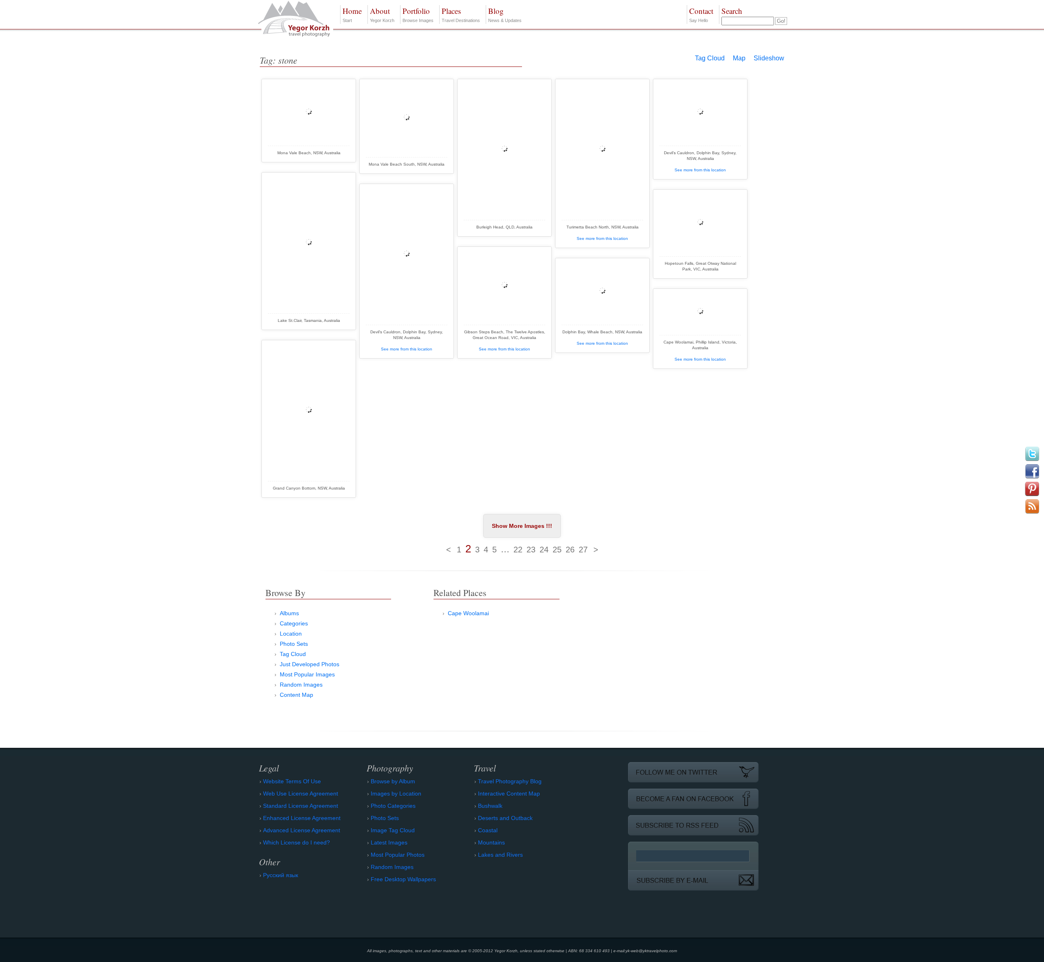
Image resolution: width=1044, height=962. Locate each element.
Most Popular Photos (398, 854)
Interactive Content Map (509, 793)
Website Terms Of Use (292, 781)
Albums (289, 613)
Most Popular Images (307, 674)
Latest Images (389, 842)
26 (570, 549)
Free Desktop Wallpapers (403, 879)
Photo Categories (393, 805)
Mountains (491, 842)
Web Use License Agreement (300, 793)
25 (557, 549)
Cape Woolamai (468, 613)
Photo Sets (294, 644)
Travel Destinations (461, 14)
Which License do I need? (296, 842)
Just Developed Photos (309, 664)
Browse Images (418, 14)
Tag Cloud (710, 58)
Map (739, 58)
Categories (294, 623)
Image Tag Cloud (393, 830)
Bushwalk (490, 805)
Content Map (296, 695)
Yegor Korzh (382, 14)
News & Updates (505, 14)
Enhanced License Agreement (302, 818)
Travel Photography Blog (510, 781)
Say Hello (701, 14)
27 (583, 549)
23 (530, 549)
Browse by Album (393, 781)
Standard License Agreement (300, 805)
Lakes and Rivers (500, 854)
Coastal (488, 830)
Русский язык (280, 875)
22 (517, 549)
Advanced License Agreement (301, 830)
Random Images (301, 684)
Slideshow (769, 58)
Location (291, 633)
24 (544, 549)
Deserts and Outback (505, 818)
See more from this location (602, 238)
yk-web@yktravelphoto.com (651, 951)
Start (352, 14)
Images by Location (396, 793)
